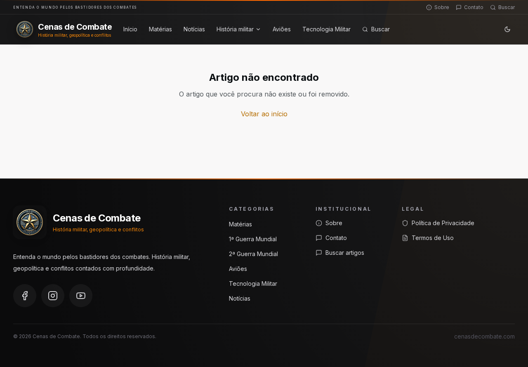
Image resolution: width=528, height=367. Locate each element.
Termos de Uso (433, 237)
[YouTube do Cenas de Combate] (80, 295)
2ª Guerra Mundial (253, 253)
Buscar (506, 7)
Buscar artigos (344, 252)
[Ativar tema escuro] (507, 29)
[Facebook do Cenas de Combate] (24, 295)
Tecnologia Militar (326, 29)
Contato (473, 7)
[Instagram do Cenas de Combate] (52, 295)
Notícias (194, 29)
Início (130, 29)
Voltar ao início (264, 114)
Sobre (441, 7)
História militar (235, 29)
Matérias (160, 29)
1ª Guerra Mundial (253, 238)
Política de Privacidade (443, 222)
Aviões (282, 29)
